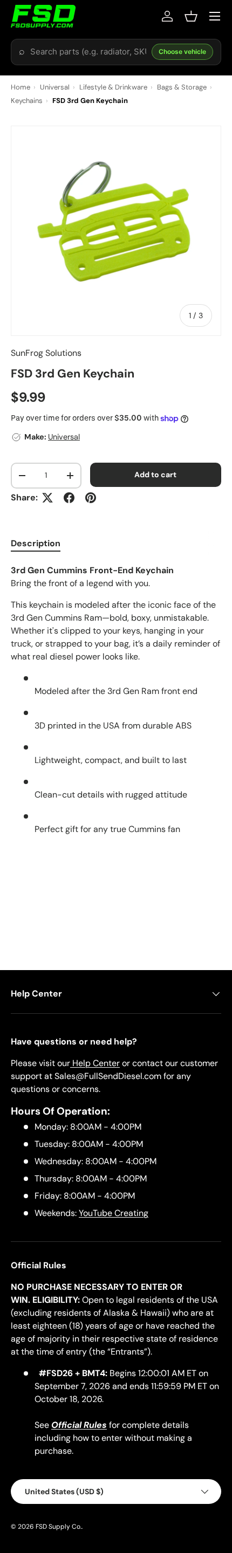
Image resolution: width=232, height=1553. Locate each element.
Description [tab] (35, 543)
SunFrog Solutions (46, 353)
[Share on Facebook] (69, 497)
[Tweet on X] (47, 497)
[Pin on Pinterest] (90, 497)
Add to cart (155, 474)
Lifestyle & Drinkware (113, 87)
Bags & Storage (182, 87)
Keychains (27, 100)
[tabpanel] (116, 704)
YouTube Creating (113, 1213)
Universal (55, 87)
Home (20, 87)
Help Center (95, 1063)
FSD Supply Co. (58, 1526)
